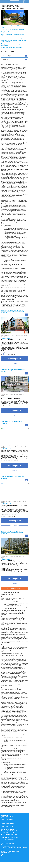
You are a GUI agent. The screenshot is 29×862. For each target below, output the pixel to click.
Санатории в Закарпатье (7, 823)
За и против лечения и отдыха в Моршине (11, 47)
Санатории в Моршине (7, 818)
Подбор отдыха (14, 1)
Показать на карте (7, 337)
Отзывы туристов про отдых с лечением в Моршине (13, 29)
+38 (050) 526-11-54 (11, 834)
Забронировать (14, 359)
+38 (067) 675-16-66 (11, 830)
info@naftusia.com (9, 839)
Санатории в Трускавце (7, 816)
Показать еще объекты (14, 588)
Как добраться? (5, 31)
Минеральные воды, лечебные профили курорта (13, 37)
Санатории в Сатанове (7, 826)
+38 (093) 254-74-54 (8, 832)
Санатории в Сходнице (7, 819)
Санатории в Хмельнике (7, 825)
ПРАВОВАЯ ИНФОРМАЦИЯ (7, 851)
